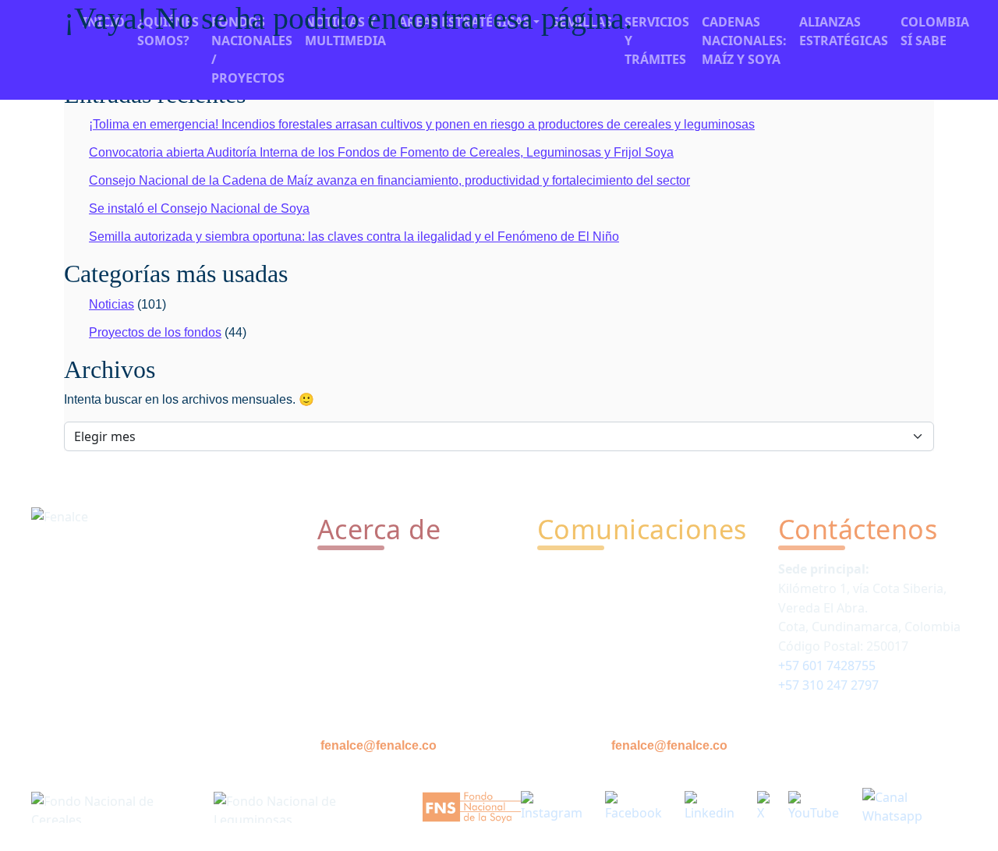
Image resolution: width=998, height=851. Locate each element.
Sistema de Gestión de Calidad (406, 674)
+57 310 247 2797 (828, 685)
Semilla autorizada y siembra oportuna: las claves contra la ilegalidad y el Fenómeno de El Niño (354, 236)
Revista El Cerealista (595, 595)
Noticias (111, 304)
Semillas (341, 621)
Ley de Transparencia (379, 648)
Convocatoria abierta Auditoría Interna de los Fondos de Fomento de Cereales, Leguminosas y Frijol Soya (381, 152)
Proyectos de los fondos (155, 332)
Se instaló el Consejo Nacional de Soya (199, 208)
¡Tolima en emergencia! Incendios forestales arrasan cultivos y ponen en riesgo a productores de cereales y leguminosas (422, 124)
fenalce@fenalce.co (378, 745)
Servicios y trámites (374, 595)
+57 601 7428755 (827, 665)
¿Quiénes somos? (368, 568)
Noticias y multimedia (600, 568)
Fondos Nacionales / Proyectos (251, 50)
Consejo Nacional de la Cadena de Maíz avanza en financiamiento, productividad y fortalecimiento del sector (389, 180)
